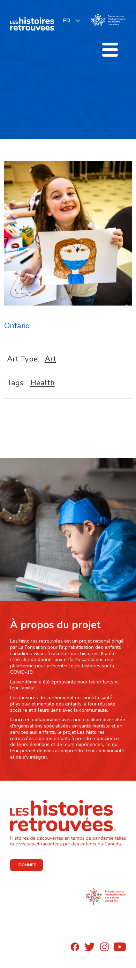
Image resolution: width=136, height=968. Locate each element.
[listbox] (72, 20)
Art (50, 358)
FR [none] (66, 20)
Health (42, 382)
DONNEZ (27, 865)
